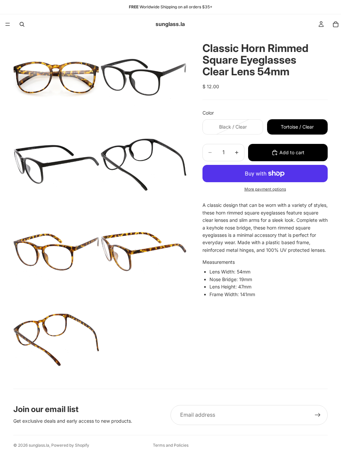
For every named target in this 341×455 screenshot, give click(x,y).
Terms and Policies (170, 445)
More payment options (265, 189)
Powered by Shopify (70, 445)
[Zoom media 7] (56, 339)
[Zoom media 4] (143, 165)
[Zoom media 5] (56, 252)
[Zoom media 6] (143, 252)
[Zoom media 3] (56, 165)
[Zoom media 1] (56, 77)
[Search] (22, 24)
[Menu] (7, 24)
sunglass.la (39, 445)
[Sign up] (318, 415)
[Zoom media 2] (143, 77)
